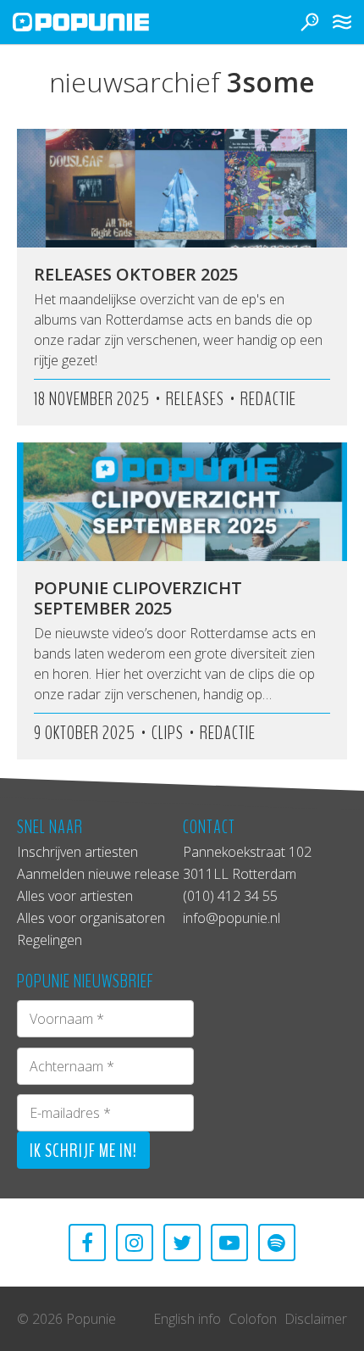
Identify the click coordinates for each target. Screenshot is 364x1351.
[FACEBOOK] (87, 1242)
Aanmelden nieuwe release (98, 874)
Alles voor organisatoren (91, 918)
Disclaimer (315, 1318)
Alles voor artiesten (75, 896)
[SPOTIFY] (276, 1242)
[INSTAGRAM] (134, 1242)
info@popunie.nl (231, 918)
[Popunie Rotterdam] (106, 22)
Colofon (253, 1318)
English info (187, 1318)
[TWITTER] (182, 1242)
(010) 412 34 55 (230, 896)
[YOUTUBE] (229, 1242)
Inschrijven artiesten (77, 851)
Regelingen (49, 940)
